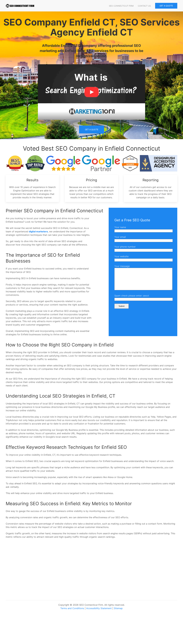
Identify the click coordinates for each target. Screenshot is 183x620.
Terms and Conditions (72, 608)
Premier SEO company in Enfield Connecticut (54, 210)
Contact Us (144, 6)
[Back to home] (20, 5)
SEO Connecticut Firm (121, 6)
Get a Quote (91, 129)
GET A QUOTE (166, 5)
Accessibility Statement (99, 608)
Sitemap (118, 608)
